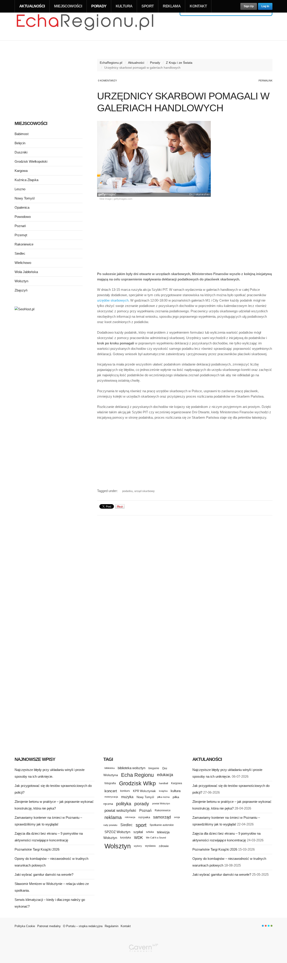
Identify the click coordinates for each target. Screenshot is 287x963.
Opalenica (22, 207)
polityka (123, 803)
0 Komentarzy (107, 80)
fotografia (110, 783)
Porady (98, 6)
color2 (266, 926)
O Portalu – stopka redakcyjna (82, 926)
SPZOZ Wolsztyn (117, 832)
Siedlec (20, 253)
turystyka (125, 837)
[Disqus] (184, 575)
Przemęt (21, 235)
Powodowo (23, 217)
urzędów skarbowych (112, 300)
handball (163, 783)
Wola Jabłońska (26, 272)
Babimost (21, 134)
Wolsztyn (21, 281)
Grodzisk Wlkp (137, 783)
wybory (138, 846)
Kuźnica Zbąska (26, 180)
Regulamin (111, 926)
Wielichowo (23, 263)
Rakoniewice (24, 244)
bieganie (153, 768)
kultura (175, 791)
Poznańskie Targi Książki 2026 (37, 849)
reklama (113, 817)
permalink (265, 80)
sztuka (150, 831)
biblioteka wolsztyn (131, 768)
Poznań (20, 226)
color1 (263, 926)
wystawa (150, 845)
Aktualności (32, 6)
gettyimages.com (123, 198)
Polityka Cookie (25, 926)
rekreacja (130, 817)
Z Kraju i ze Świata (179, 62)
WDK (138, 838)
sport (141, 825)
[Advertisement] (184, 234)
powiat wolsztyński (120, 810)
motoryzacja (111, 796)
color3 (269, 926)
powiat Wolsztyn (161, 803)
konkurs (125, 790)
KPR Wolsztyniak (144, 791)
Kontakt (198, 6)
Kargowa (21, 171)
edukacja (165, 775)
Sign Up (249, 6)
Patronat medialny (49, 926)
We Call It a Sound (156, 837)
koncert (110, 791)
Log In (265, 6)
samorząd (162, 817)
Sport (147, 6)
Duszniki (21, 152)
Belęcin (20, 143)
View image (105, 198)
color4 (271, 926)
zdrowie (164, 846)
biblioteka (109, 768)
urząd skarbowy (144, 491)
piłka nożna (163, 797)
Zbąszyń (21, 290)
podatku (127, 491)
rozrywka (144, 817)
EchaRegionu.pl (111, 62)
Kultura (124, 6)
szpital (138, 832)
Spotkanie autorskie (162, 825)
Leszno (20, 189)
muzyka (127, 797)
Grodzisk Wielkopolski (31, 161)
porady (141, 803)
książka (163, 791)
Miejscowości (68, 6)
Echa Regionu (137, 775)
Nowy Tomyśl (25, 198)
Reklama (171, 6)
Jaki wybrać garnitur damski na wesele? (44, 874)
